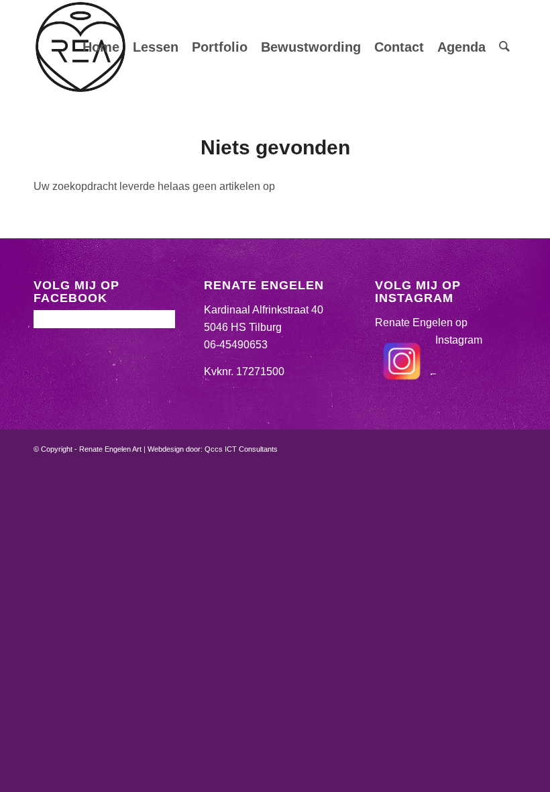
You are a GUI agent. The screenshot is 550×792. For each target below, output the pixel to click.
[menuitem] (101, 47)
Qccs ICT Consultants (241, 449)
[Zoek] (504, 47)
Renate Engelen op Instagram (428, 331)
